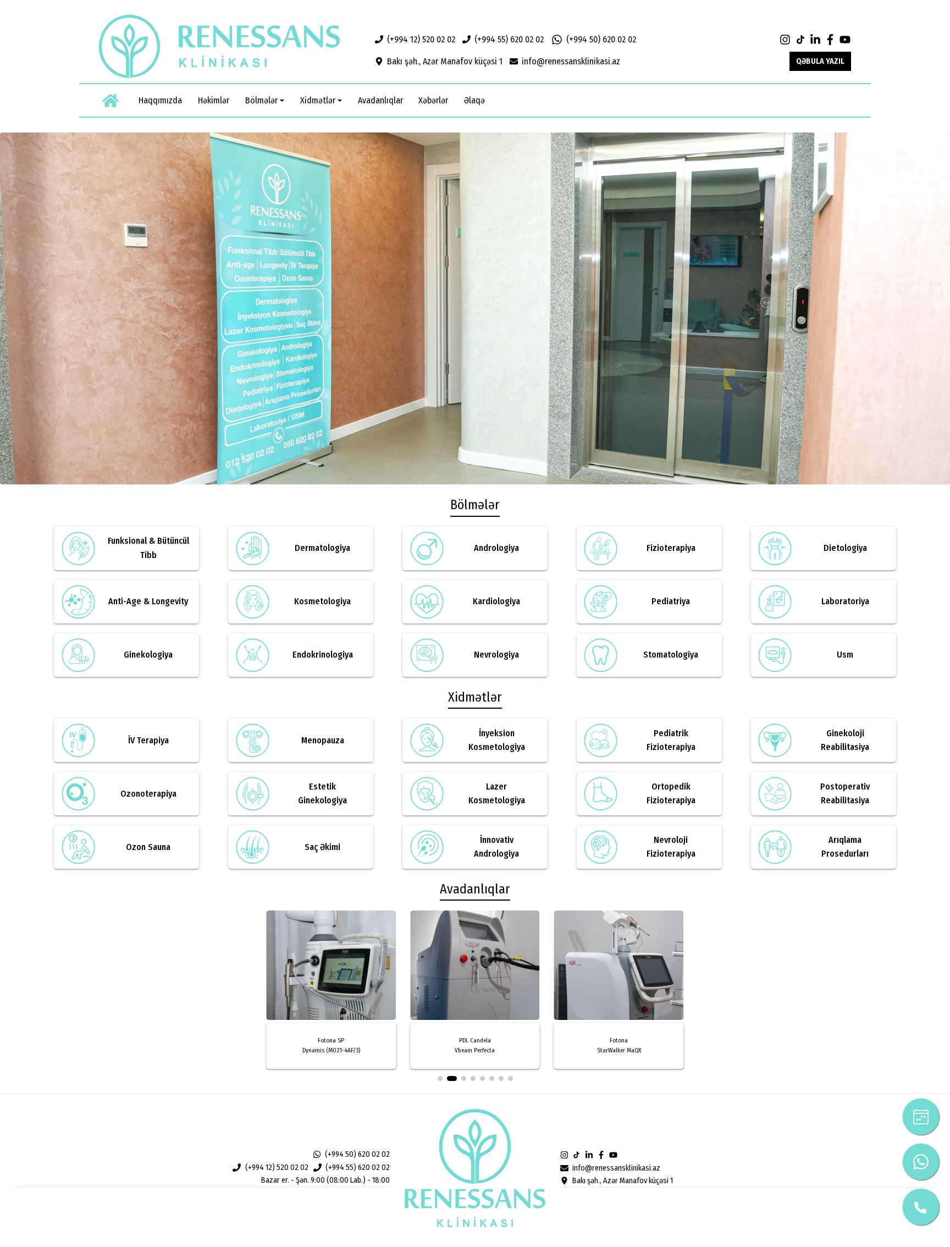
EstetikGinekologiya (322, 793)
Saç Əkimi (322, 847)
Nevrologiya (496, 654)
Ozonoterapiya (148, 793)
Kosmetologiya (322, 601)
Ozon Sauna (148, 847)
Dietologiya (845, 548)
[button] (264, 101)
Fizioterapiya (671, 548)
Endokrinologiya (322, 654)
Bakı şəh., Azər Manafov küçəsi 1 (444, 61)
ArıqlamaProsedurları (845, 847)
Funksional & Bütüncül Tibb (148, 548)
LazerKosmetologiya (496, 793)
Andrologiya (496, 548)
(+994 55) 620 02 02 (509, 39)
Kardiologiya (496, 601)
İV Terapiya (148, 740)
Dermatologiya (322, 548)
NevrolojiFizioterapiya (671, 847)
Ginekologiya (148, 654)
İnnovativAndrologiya (496, 847)
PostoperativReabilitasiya (845, 793)
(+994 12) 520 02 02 (421, 39)
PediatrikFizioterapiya (671, 740)
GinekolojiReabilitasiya (845, 740)
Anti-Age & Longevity (148, 601)
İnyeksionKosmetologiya (496, 740)
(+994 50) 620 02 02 (601, 39)
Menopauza (322, 740)
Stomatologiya (670, 654)
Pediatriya (670, 601)
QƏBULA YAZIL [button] (820, 61)
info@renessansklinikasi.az (571, 61)
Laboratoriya (845, 601)
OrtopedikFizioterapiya (671, 793)
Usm (845, 654)
